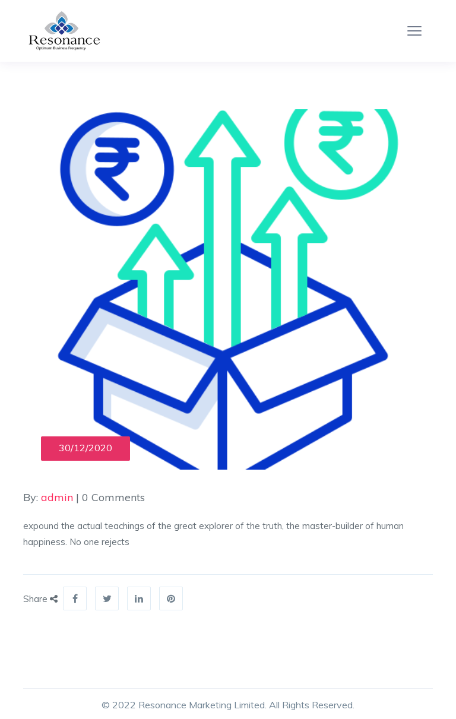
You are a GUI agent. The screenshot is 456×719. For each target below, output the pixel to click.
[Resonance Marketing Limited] (61, 31)
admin (57, 497)
